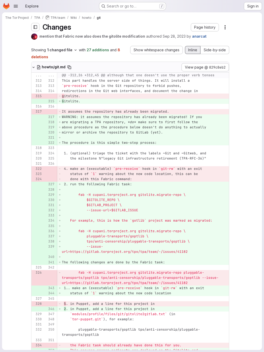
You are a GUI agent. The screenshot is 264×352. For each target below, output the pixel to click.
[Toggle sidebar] (35, 27)
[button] (205, 27)
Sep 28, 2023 (174, 36)
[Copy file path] (69, 67)
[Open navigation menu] (16, 6)
